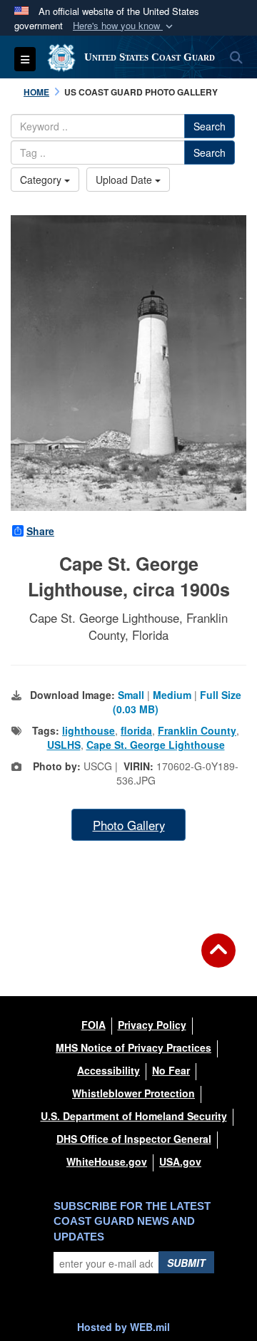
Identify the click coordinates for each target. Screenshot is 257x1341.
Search (209, 126)
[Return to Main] (218, 959)
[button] (124, 26)
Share (40, 531)
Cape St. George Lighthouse (155, 744)
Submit (186, 1262)
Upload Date (125, 179)
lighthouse (88, 730)
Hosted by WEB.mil (123, 1327)
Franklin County (197, 730)
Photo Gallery (129, 825)
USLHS (64, 744)
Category (42, 179)
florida (136, 730)
